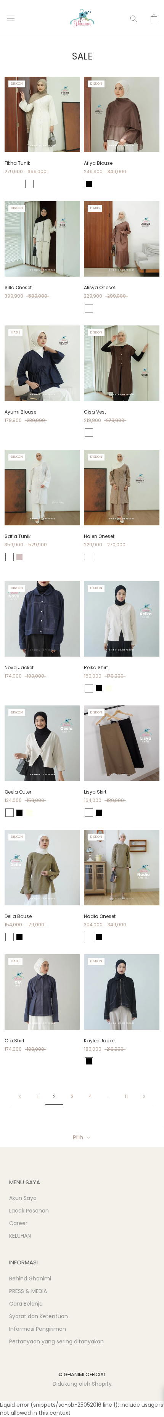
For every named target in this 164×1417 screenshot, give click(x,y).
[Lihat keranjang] (154, 18)
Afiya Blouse (98, 163)
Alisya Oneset (99, 287)
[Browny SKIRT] (138, 308)
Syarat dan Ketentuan (38, 1316)
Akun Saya (23, 1198)
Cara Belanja (26, 1304)
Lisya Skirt (95, 792)
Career (18, 1223)
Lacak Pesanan (29, 1210)
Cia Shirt (14, 1040)
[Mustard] (89, 688)
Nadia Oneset (100, 916)
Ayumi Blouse (20, 412)
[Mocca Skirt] (99, 564)
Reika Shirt (96, 667)
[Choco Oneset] (89, 557)
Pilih (79, 1137)
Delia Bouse (18, 916)
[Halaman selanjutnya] (144, 1096)
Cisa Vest (95, 412)
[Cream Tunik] (128, 557)
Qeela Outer (18, 792)
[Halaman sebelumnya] (20, 1096)
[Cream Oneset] (99, 557)
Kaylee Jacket (100, 1040)
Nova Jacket (19, 667)
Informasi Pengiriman (37, 1329)
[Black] (89, 184)
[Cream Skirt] (89, 564)
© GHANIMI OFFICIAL (82, 1374)
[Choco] (9, 184)
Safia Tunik (18, 536)
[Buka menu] (10, 18)
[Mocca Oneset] (109, 557)
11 (126, 1096)
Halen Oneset (99, 536)
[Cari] (133, 18)
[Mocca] (9, 937)
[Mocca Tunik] (138, 557)
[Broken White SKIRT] (109, 308)
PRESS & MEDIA (28, 1291)
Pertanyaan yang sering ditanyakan (56, 1341)
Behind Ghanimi (30, 1278)
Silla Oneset (18, 287)
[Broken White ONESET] (89, 308)
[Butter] (29, 184)
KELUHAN (20, 1236)
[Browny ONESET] (119, 308)
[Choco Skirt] (148, 557)
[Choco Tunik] (119, 557)
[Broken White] (19, 184)
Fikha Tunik (17, 163)
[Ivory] (109, 688)
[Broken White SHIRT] (99, 308)
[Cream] (19, 557)
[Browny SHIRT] (128, 308)
